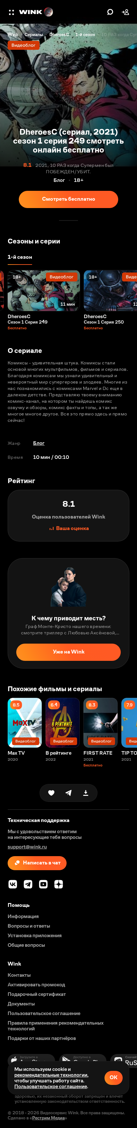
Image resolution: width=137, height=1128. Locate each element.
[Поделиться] (68, 793)
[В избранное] (51, 793)
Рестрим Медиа (48, 1117)
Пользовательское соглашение (50, 1086)
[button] (12, 12)
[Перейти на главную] (61, 12)
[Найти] (110, 12)
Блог (39, 443)
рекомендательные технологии (50, 1075)
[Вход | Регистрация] (125, 12)
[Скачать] (86, 793)
